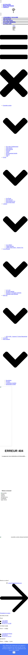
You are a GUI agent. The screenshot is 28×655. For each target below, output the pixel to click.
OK (14, 652)
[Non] (26, 649)
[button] (14, 67)
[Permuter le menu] (0, 1)
